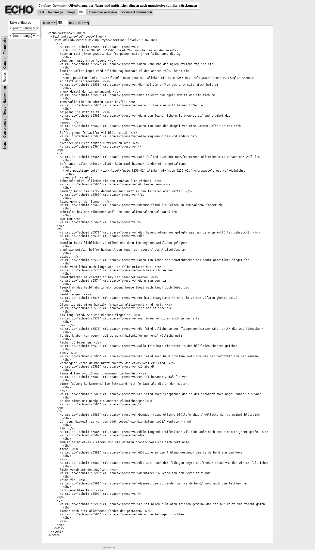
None (4, 145)
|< (52, 23)
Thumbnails (4, 46)
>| (87, 23)
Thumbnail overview (103, 12)
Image (71, 12)
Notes (4, 111)
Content (4, 63)
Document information (136, 12)
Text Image (55, 12)
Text (41, 12)
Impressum (108, 547)
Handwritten (4, 94)
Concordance (4, 128)
